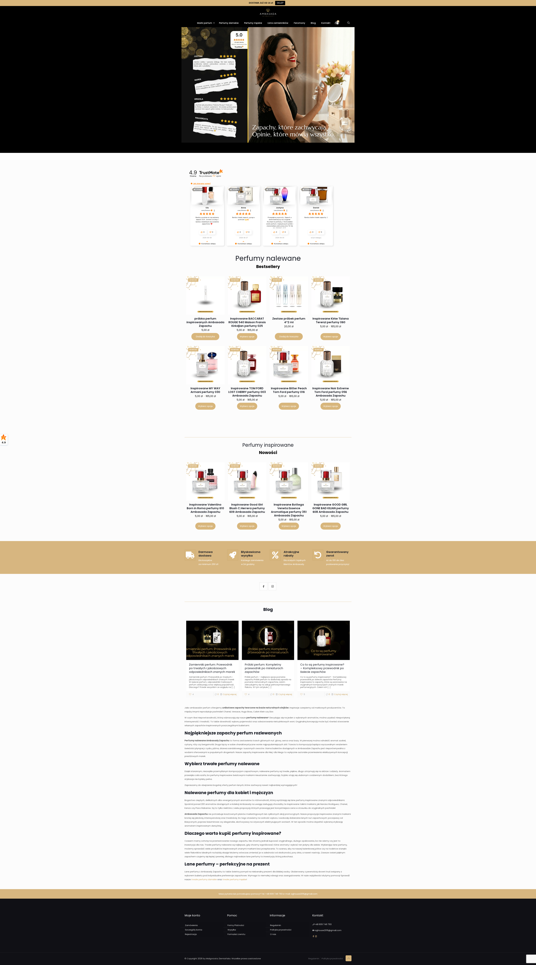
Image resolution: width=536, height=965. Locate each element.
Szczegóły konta (193, 929)
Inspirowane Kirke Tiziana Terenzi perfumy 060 (331, 320)
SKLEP (280, 3)
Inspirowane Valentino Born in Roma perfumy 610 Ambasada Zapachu (205, 508)
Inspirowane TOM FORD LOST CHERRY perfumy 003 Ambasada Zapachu (247, 392)
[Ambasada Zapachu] (268, 12)
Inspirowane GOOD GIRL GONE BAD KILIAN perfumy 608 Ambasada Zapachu (330, 508)
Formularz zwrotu (236, 934)
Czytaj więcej (229, 694)
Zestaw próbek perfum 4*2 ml (288, 320)
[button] (191, 183)
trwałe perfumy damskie (204, 879)
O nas (273, 934)
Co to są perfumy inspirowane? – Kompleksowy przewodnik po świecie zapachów (322, 668)
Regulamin (275, 925)
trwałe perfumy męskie (234, 879)
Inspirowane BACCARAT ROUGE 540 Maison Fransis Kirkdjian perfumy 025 (247, 322)
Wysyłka (232, 929)
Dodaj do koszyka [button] (205, 336)
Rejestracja (191, 934)
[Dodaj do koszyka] (218, 280)
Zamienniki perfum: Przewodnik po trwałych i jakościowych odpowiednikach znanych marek (212, 668)
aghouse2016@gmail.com (304, 893)
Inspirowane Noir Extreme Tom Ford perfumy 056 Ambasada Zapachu (330, 392)
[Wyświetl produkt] (216, 286)
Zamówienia (191, 925)
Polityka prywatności (280, 929)
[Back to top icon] (348, 958)
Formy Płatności (236, 925)
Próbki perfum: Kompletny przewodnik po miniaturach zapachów (264, 668)
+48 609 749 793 (274, 893)
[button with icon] (263, 586)
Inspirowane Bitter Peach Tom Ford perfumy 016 (289, 390)
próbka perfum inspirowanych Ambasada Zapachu (205, 322)
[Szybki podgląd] (216, 292)
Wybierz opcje (247, 336)
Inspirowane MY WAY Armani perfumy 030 (205, 390)
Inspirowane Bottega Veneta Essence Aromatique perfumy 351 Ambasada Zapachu (289, 510)
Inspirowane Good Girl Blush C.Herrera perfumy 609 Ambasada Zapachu (247, 508)
